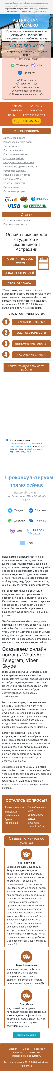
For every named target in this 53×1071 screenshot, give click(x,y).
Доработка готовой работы (36, 824)
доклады (21, 170)
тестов (26, 174)
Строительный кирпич (16, 220)
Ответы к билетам (14, 183)
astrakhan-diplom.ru (26, 23)
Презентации (11, 187)
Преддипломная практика (18, 162)
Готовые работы (34, 115)
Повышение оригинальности (20, 166)
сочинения (16, 150)
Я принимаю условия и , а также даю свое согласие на (27, 446)
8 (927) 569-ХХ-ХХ (26, 45)
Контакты (36, 105)
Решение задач (12, 174)
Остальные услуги (14, 191)
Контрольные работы (15, 154)
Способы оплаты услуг (37, 809)
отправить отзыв (26, 1034)
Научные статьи (12, 178)
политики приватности (21, 446)
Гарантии (36, 110)
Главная (16, 105)
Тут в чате (40, 520)
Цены (11, 115)
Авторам (16, 110)
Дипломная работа (14, 137)
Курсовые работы (13, 158)
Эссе (6, 150)
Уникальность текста (35, 817)
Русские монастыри (15, 224)
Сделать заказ (26, 121)
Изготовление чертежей (17, 141)
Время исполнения (11, 821)
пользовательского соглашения (25, 443)
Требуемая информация (12, 813)
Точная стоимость (14, 807)
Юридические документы (26, 1055)
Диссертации (11, 146)
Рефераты (9, 170)
